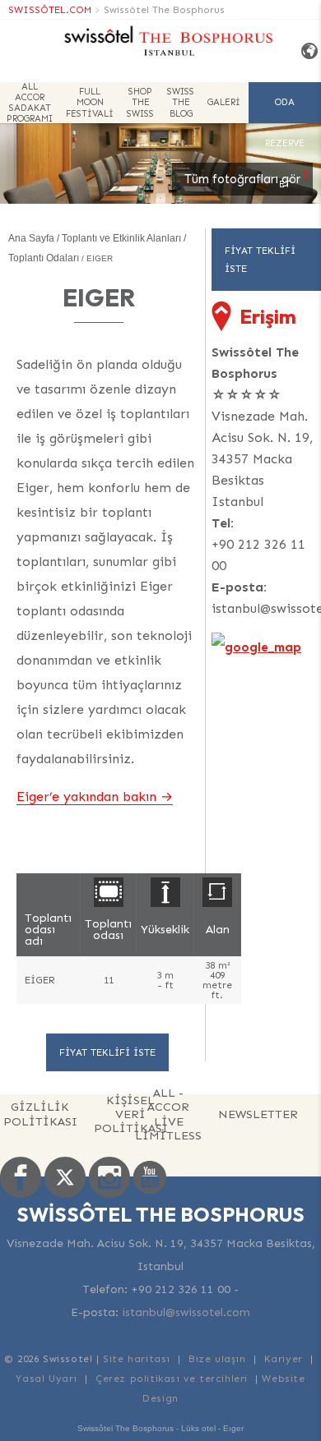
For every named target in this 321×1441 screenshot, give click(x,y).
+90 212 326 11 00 (258, 554)
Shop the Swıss (140, 102)
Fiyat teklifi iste (107, 1052)
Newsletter (258, 1114)
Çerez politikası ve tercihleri (171, 1378)
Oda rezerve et (285, 110)
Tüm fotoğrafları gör (242, 179)
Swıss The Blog (180, 102)
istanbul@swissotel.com (186, 1312)
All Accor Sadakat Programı (30, 102)
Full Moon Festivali (90, 102)
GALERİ (223, 102)
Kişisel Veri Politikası (131, 1114)
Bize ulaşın (217, 1359)
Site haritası (136, 1359)
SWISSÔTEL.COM (49, 10)
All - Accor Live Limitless (168, 1114)
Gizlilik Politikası (40, 1113)
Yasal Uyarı (46, 1378)
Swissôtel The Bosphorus (164, 10)
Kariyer (283, 1359)
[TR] (305, 51)
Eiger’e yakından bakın (86, 796)
